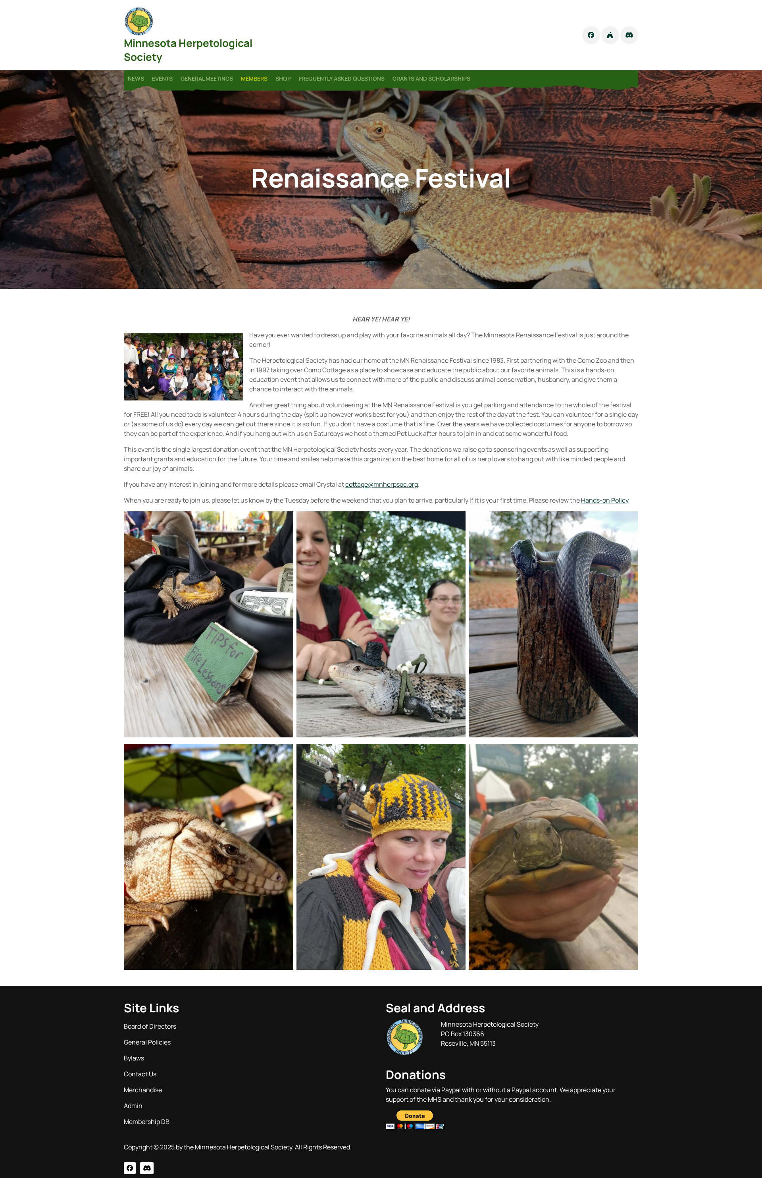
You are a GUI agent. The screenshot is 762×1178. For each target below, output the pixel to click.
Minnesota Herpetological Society (188, 50)
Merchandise (143, 1089)
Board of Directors (150, 1026)
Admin (133, 1105)
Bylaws (134, 1058)
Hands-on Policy (605, 500)
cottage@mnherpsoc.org (381, 484)
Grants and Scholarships (431, 78)
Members (254, 78)
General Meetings (207, 78)
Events (162, 78)
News (136, 78)
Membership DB (146, 1121)
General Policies (147, 1042)
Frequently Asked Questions (342, 78)
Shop (283, 78)
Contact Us (140, 1074)
